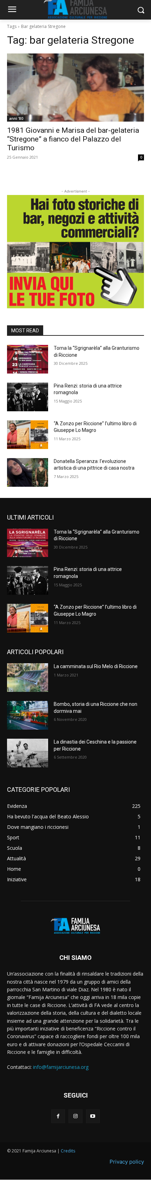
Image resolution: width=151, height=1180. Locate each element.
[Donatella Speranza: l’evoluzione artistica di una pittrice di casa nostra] (27, 472)
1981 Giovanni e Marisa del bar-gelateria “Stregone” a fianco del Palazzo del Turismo (73, 139)
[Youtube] (93, 1116)
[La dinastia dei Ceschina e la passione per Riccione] (27, 753)
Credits (68, 1151)
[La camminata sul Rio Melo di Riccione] (27, 677)
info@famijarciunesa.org (60, 1067)
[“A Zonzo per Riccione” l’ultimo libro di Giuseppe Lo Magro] (27, 434)
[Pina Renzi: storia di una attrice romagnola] (27, 397)
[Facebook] (58, 1116)
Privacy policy (127, 1161)
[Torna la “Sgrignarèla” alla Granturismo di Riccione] (27, 359)
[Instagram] (75, 1116)
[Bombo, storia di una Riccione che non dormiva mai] (27, 715)
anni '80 (16, 118)
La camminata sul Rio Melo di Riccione (96, 666)
